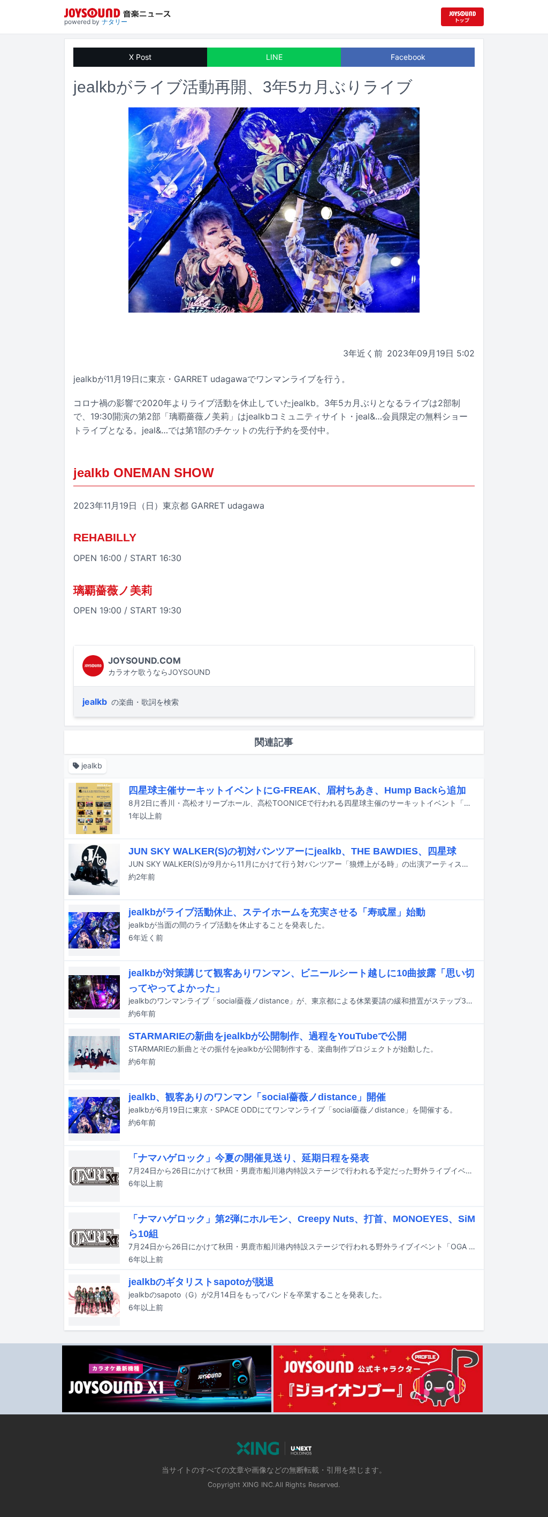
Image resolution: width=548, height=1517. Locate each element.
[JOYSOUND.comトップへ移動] (462, 16)
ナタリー (114, 22)
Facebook (408, 56)
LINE (274, 56)
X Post (140, 56)
